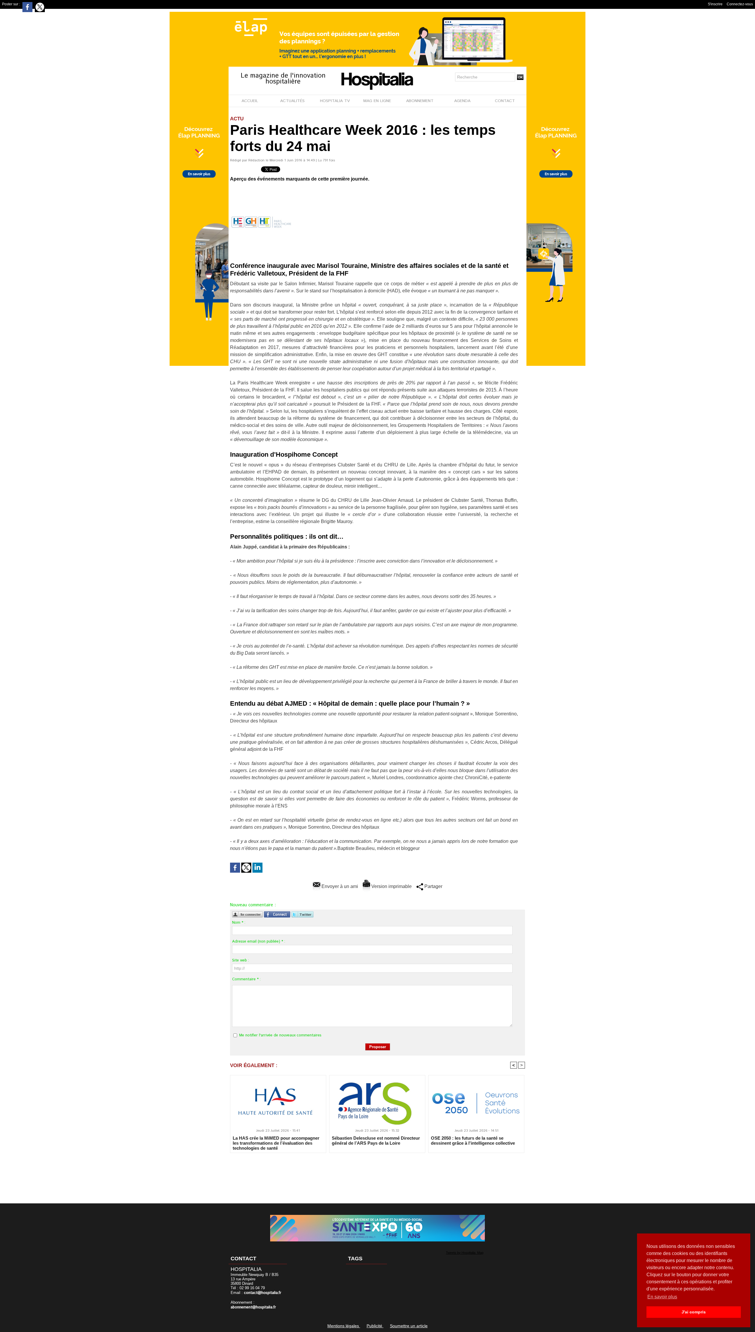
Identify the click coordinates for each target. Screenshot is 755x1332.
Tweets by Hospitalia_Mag (464, 1252)
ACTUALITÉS (292, 101)
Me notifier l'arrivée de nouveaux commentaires (280, 1035)
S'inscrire (715, 4)
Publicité (375, 1325)
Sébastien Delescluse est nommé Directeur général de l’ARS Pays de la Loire (376, 1141)
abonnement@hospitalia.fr (253, 1307)
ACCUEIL (250, 101)
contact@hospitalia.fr (262, 1293)
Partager (432, 886)
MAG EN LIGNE (377, 101)
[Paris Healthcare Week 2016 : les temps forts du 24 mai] (261, 191)
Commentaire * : (246, 979)
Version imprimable (391, 886)
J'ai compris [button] (694, 1312)
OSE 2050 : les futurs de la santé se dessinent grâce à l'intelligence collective (473, 1141)
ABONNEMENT (420, 101)
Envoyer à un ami (339, 886)
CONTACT (505, 101)
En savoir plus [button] (662, 1296)
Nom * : (238, 922)
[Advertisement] (377, 1174)
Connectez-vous (740, 4)
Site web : (240, 960)
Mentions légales (343, 1325)
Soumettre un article (409, 1325)
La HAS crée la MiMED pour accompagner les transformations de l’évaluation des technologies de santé (276, 1143)
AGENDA (462, 101)
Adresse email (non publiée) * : (258, 941)
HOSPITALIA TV (335, 101)
